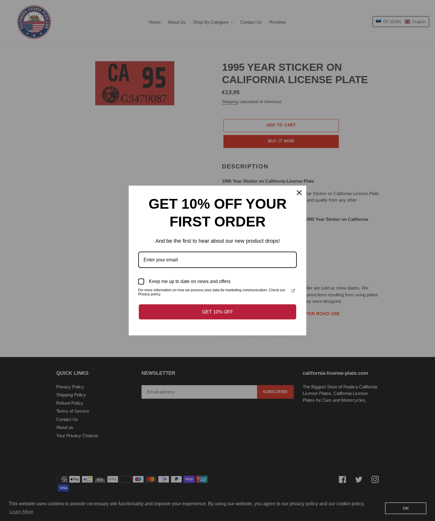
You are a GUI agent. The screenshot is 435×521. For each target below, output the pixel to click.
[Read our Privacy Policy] (293, 290)
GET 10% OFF (217, 311)
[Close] (299, 193)
